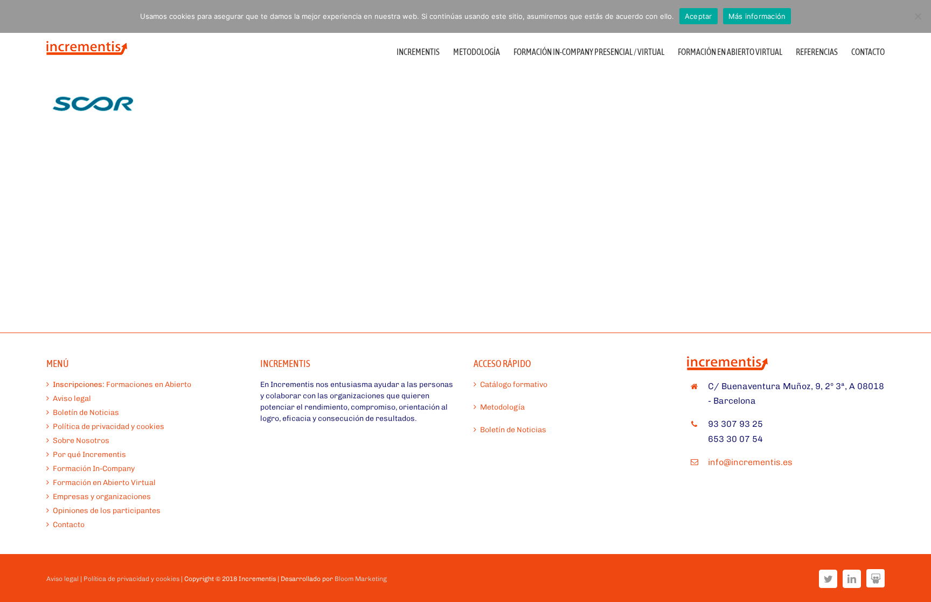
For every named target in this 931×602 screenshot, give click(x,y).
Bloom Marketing (361, 579)
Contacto (69, 524)
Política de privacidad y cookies (108, 426)
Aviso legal (72, 398)
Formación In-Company (94, 468)
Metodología (502, 407)
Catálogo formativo (513, 384)
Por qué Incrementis (89, 454)
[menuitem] (425, 51)
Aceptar (698, 16)
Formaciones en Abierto (122, 384)
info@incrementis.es (750, 462)
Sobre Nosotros (81, 440)
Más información (757, 16)
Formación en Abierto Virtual (104, 482)
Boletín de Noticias (86, 412)
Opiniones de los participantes (107, 510)
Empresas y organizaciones (102, 496)
